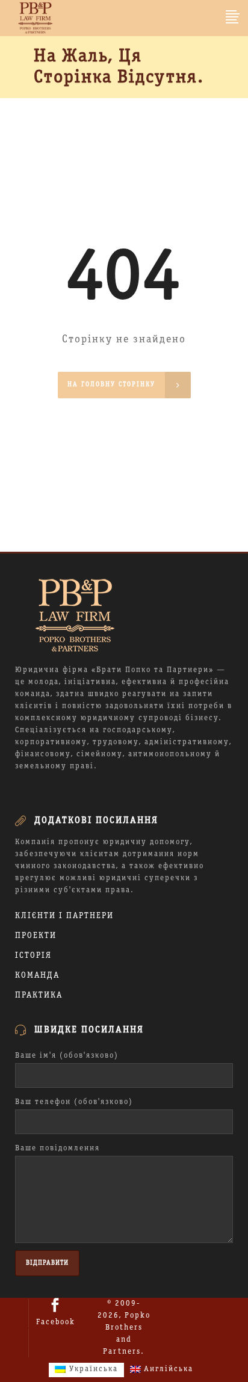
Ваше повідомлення (57, 1148)
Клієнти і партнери (64, 916)
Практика (39, 995)
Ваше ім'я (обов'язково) (67, 1056)
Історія (33, 956)
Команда (37, 975)
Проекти (36, 936)
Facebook (55, 1322)
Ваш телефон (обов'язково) (74, 1102)
